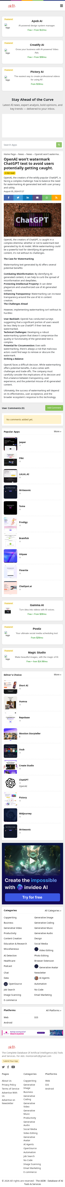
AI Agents (44, 978)
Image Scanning (12, 994)
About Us (7, 1080)
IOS (36, 1017)
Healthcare (9, 960)
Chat (6, 972)
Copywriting (10, 917)
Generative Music (43, 927)
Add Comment (54, 407)
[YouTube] (12, 1066)
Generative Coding (44, 922)
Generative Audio (43, 933)
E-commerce (10, 1000)
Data (6, 977)
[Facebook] (7, 1066)
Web (6, 1017)
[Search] (59, 144)
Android (8, 1022)
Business (8, 922)
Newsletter (40, 972)
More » (57, 431)
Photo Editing (41, 955)
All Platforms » (53, 1010)
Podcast (8, 965)
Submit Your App (10, 1061)
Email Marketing (43, 994)
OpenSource (15, 983)
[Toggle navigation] (61, 5)
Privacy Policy (9, 1084)
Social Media (41, 943)
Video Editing (46, 950)
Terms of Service (10, 1088)
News (21, 154)
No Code (38, 989)
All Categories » (53, 910)
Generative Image (43, 917)
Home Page (10, 154)
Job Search (9, 989)
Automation (40, 983)
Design (38, 938)
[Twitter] (3, 1066)
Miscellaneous (11, 948)
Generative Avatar (48, 967)
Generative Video (13, 927)
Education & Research (15, 943)
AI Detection (10, 955)
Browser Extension (44, 960)
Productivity (10, 933)
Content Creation (13, 938)
